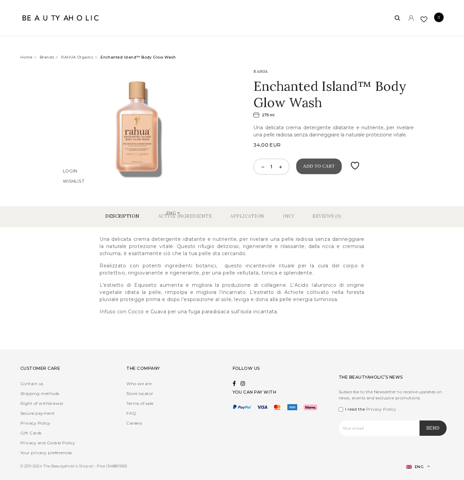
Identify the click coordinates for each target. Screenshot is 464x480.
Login (70, 180)
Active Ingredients (185, 216)
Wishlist (74, 190)
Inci (288, 216)
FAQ (131, 413)
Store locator (139, 393)
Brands (47, 57)
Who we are (138, 383)
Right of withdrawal (41, 403)
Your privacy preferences (46, 452)
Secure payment (37, 413)
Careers (134, 423)
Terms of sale (139, 403)
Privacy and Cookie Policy (47, 442)
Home (26, 57)
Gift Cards (31, 432)
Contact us (31, 383)
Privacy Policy (35, 423)
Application (247, 216)
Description (122, 216)
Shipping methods (39, 393)
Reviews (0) (327, 216)
